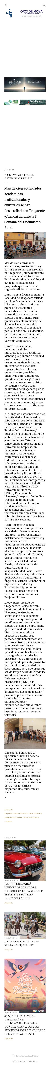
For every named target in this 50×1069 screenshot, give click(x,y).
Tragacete (8, 821)
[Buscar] (44, 4)
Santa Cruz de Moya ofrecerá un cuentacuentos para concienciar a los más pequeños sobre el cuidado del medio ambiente (25, 1025)
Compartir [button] (8, 810)
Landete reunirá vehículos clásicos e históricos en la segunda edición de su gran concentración (24, 891)
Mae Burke (33, 1061)
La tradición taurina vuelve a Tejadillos (21, 943)
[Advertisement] (25, 44)
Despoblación (9, 817)
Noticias (19, 817)
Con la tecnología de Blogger (27, 1056)
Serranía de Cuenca (31, 817)
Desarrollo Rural (35, 813)
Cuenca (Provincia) (20, 813)
